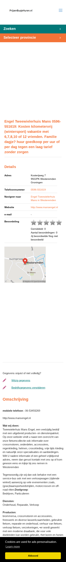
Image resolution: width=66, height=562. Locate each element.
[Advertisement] (33, 79)
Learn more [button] (13, 546)
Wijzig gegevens (20, 380)
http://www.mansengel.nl (44, 207)
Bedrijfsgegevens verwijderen (28, 387)
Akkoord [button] (33, 555)
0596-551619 (38, 189)
